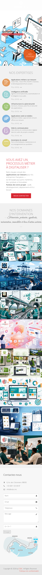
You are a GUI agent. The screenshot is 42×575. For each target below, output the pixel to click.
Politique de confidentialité (29, 571)
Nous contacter (21, 196)
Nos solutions (30, 55)
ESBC (21, 569)
